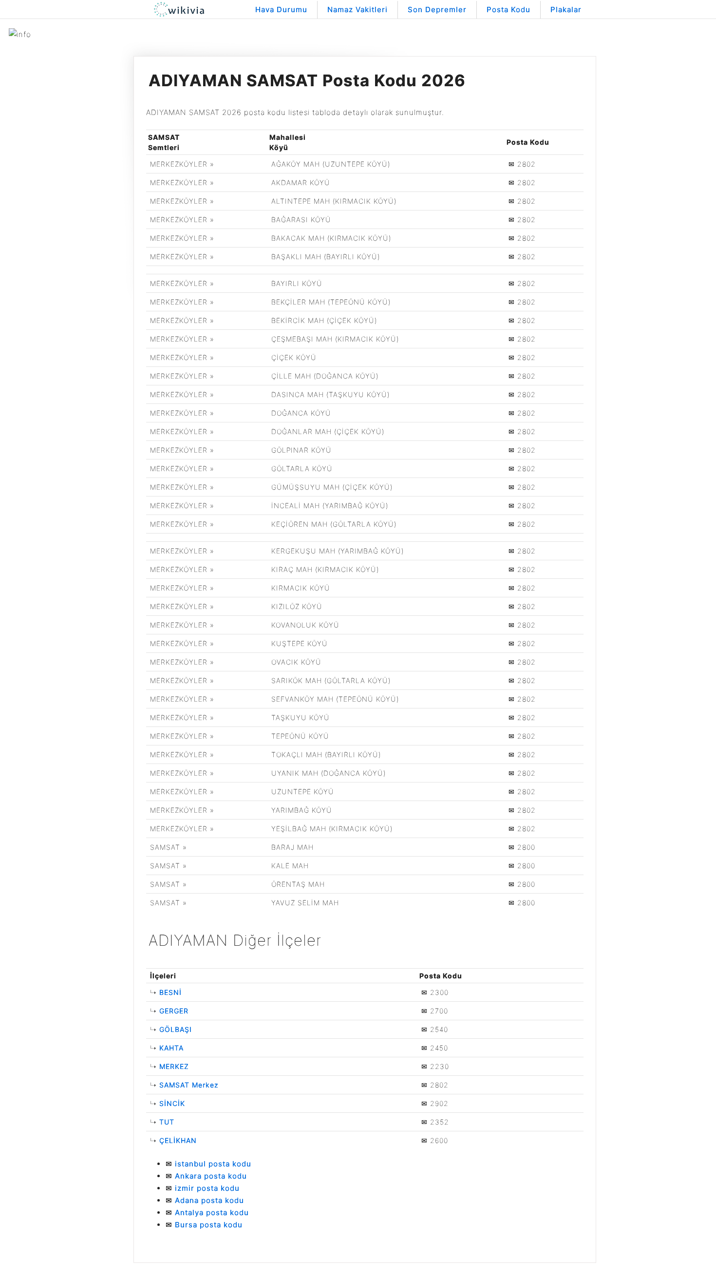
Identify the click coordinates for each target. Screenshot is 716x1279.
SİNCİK (172, 1103)
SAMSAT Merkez (189, 1085)
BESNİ (170, 992)
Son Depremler (437, 9)
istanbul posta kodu (213, 1163)
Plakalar (566, 9)
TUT (166, 1122)
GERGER (173, 1011)
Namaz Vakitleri (357, 9)
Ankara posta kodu (211, 1176)
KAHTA (171, 1048)
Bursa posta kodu (209, 1224)
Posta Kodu (508, 9)
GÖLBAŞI (175, 1029)
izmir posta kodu (207, 1188)
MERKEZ (174, 1066)
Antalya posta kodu (212, 1212)
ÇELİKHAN (178, 1140)
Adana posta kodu (209, 1200)
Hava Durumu (281, 9)
